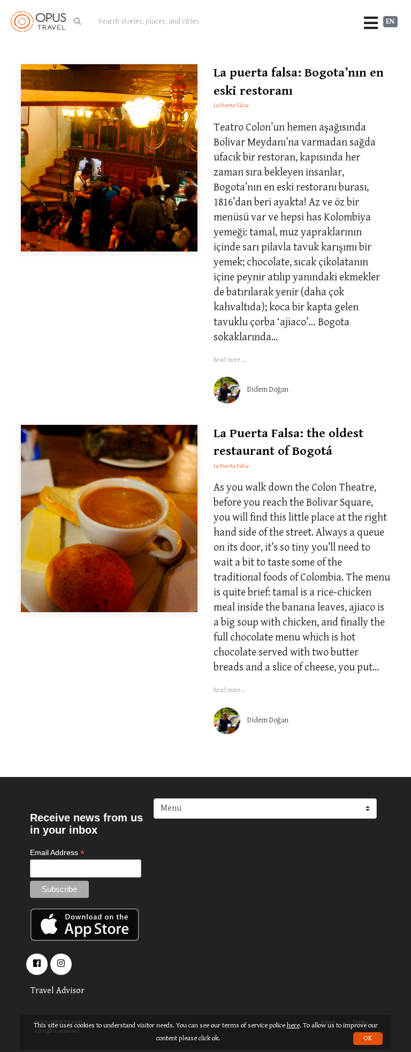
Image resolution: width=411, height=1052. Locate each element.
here (293, 1025)
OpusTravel (38, 21)
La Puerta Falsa (231, 105)
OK (368, 1038)
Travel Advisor (58, 991)
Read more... (230, 359)
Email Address (57, 853)
